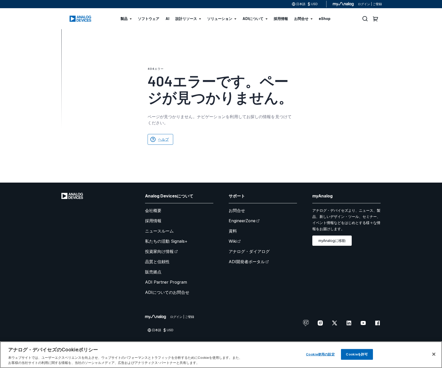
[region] (221, 354)
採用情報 (153, 220)
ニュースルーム (159, 230)
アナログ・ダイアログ (249, 251)
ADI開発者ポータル (247, 261)
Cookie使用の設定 (320, 354)
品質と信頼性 (157, 261)
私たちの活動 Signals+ (166, 241)
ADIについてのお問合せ (167, 292)
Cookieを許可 (357, 354)
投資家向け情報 (159, 251)
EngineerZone (242, 220)
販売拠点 (153, 271)
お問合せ (237, 210)
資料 (233, 230)
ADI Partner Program (166, 282)
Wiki (233, 241)
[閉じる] (433, 354)
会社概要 (153, 210)
